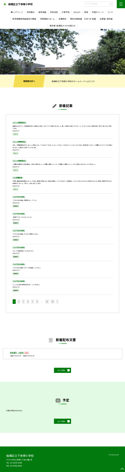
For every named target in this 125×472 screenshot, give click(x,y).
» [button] (57, 301)
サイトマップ (114, 454)
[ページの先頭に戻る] (122, 469)
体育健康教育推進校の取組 (24, 18)
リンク (110, 12)
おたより (76, 12)
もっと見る (61, 370)
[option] (62, 51)
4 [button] (27, 301)
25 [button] (47, 301)
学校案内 (31, 12)
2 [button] (18, 301)
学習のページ (98, 12)
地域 (86, 12)
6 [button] (37, 301)
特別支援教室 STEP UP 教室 (83, 18)
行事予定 (66, 12)
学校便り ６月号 (17, 352)
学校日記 (54, 12)
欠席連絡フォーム (47, 18)
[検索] (109, 4)
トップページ (17, 12)
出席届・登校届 (106, 18)
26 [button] (53, 301)
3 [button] (23, 301)
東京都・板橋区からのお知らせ (63, 25)
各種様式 (62, 18)
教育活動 (42, 12)
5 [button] (32, 301)
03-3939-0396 (16, 462)
